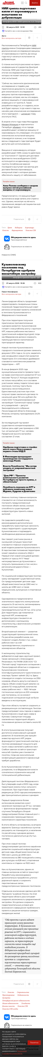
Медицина (18, 227)
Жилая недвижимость (10, 1003)
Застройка (6, 998)
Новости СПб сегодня (10, 1009)
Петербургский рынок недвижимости (16, 1000)
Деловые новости (8, 1006)
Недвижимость (23, 995)
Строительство (23, 992)
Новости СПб (31, 230)
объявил (17, 127)
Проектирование (8, 995)
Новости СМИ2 (9, 255)
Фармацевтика (17, 230)
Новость (5, 230)
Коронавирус (29, 227)
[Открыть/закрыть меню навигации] (22, 3)
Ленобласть (25, 1003)
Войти (35, 3)
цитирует (25, 114)
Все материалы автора (11, 38)
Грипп (10, 227)
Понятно (34, 1043)
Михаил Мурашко (10, 124)
